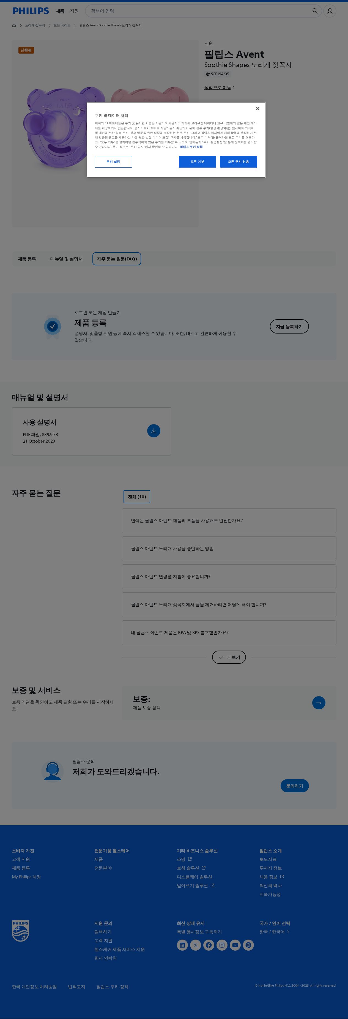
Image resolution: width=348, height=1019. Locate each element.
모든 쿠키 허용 (238, 161)
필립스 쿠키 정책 (191, 146)
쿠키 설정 (113, 161)
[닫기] (258, 108)
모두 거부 (197, 161)
